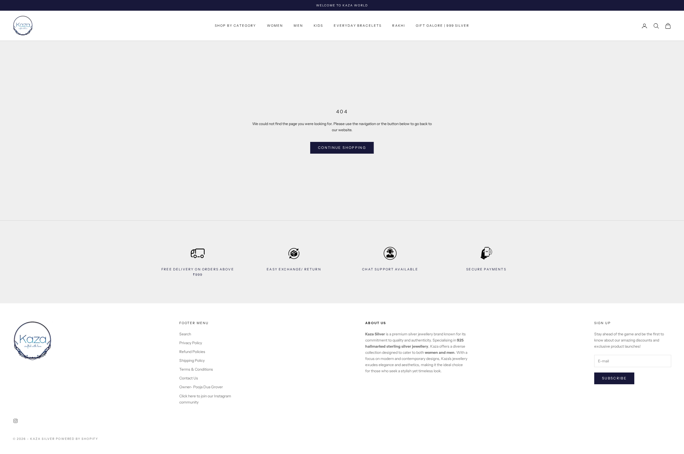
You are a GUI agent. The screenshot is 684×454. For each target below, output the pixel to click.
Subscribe (614, 378)
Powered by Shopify (77, 439)
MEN (298, 26)
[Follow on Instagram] (15, 421)
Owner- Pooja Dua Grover (201, 387)
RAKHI (398, 26)
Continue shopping (342, 147)
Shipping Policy (192, 360)
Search (185, 334)
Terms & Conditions (196, 369)
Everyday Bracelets (358, 26)
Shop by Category (235, 26)
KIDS (318, 26)
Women (275, 26)
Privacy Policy (190, 342)
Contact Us (188, 378)
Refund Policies (192, 351)
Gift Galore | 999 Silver (442, 26)
